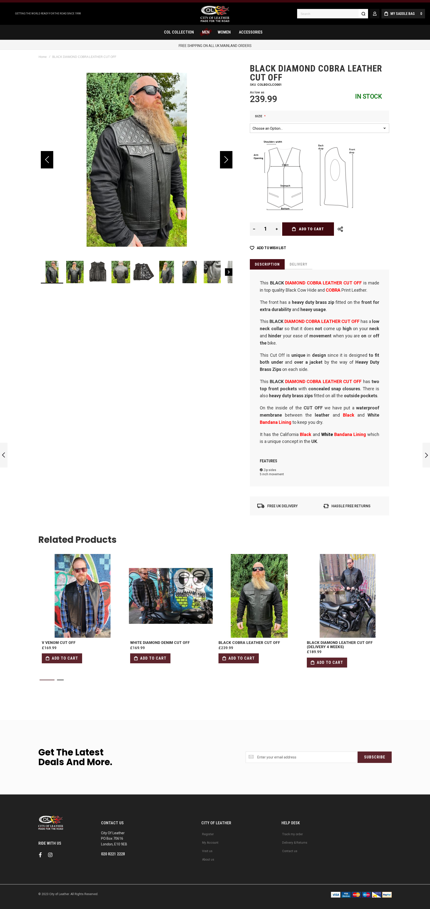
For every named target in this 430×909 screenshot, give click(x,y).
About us (208, 859)
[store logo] (215, 13)
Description (267, 264)
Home (43, 57)
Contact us (289, 851)
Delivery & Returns (294, 842)
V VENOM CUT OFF (82, 596)
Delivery (298, 264)
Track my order (292, 834)
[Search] (363, 13)
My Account (210, 842)
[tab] (267, 264)
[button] (47, 159)
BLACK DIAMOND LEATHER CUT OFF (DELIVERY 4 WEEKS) (347, 596)
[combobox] (332, 13)
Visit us (207, 851)
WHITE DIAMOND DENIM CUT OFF (171, 596)
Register (208, 834)
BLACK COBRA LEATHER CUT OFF (259, 596)
